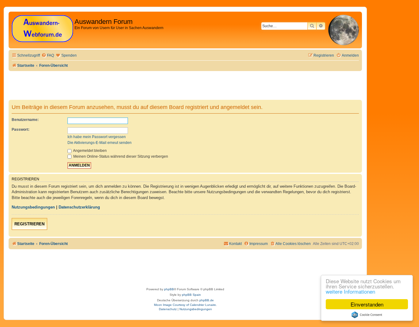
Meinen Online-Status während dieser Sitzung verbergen (120, 156)
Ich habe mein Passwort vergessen (96, 137)
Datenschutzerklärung (79, 207)
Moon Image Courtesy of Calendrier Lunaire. (185, 304)
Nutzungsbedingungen (33, 207)
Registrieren (29, 224)
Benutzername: (25, 120)
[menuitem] (47, 55)
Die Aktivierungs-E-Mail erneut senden (99, 143)
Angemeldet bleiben (89, 150)
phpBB (169, 289)
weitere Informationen (350, 291)
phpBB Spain (191, 294)
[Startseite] (42, 29)
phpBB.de (206, 300)
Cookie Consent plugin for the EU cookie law (367, 314)
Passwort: (20, 129)
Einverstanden (367, 304)
